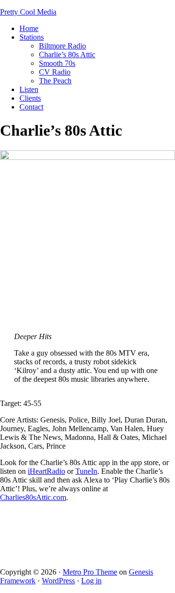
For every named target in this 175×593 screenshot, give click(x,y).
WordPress (58, 581)
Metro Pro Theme (90, 572)
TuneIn (86, 471)
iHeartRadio (46, 471)
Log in (91, 581)
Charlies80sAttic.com (33, 497)
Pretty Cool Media (28, 12)
